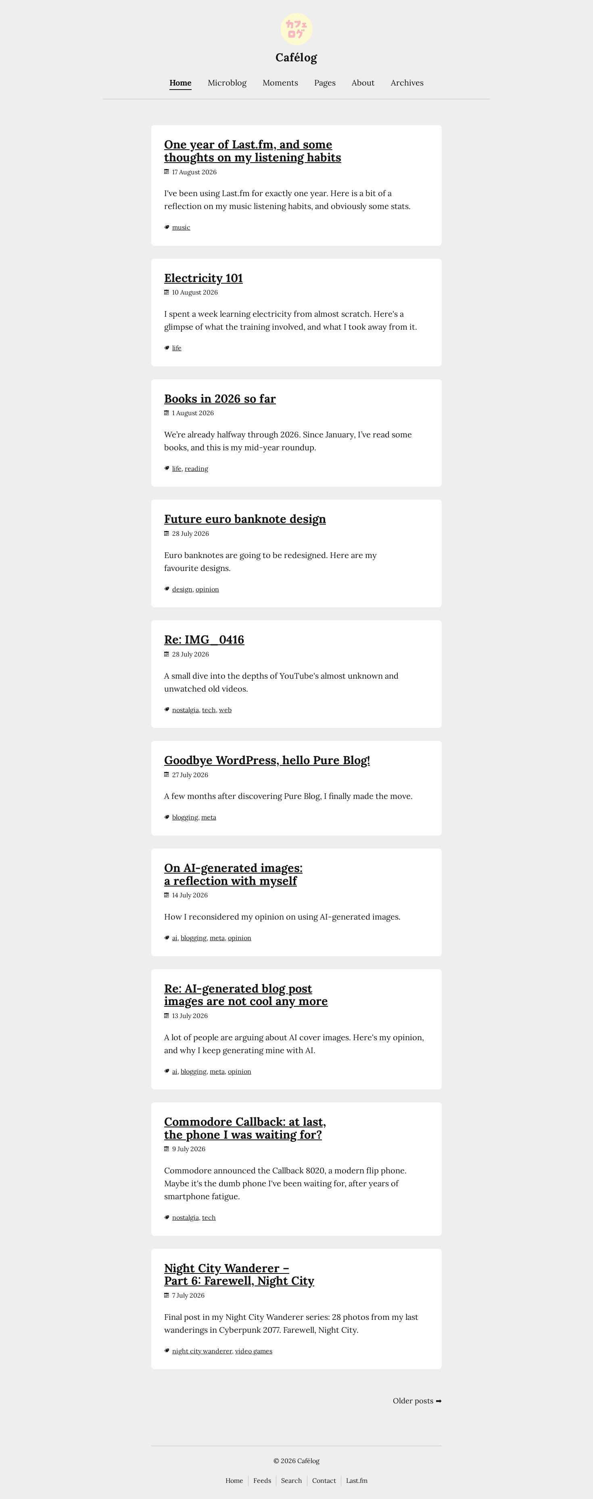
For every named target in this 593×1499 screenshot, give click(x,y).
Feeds (262, 1480)
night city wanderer (202, 1351)
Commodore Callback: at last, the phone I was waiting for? (245, 1128)
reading (196, 468)
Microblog (227, 82)
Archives (407, 82)
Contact (324, 1480)
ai (174, 938)
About (363, 82)
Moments (280, 82)
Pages (325, 82)
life (177, 348)
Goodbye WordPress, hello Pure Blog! (267, 760)
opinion (207, 589)
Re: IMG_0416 (204, 639)
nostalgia (185, 710)
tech (209, 710)
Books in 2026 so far (220, 398)
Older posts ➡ (417, 1400)
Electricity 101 (203, 277)
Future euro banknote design (245, 518)
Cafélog (296, 57)
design (182, 589)
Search (291, 1480)
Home (180, 82)
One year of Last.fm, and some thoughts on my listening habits (252, 151)
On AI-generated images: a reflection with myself (233, 874)
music (181, 227)
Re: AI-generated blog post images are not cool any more (246, 995)
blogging (185, 817)
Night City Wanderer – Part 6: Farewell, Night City (239, 1274)
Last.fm (356, 1480)
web (225, 710)
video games (253, 1351)
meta (208, 817)
